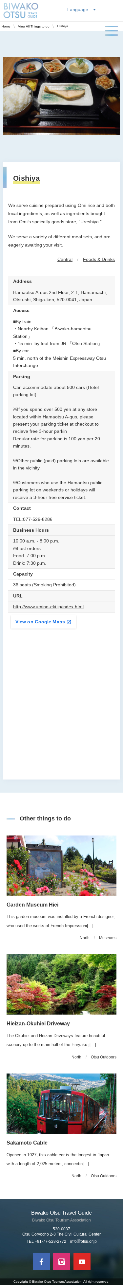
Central (64, 259)
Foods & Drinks (99, 259)
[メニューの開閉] (111, 31)
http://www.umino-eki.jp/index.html (48, 606)
